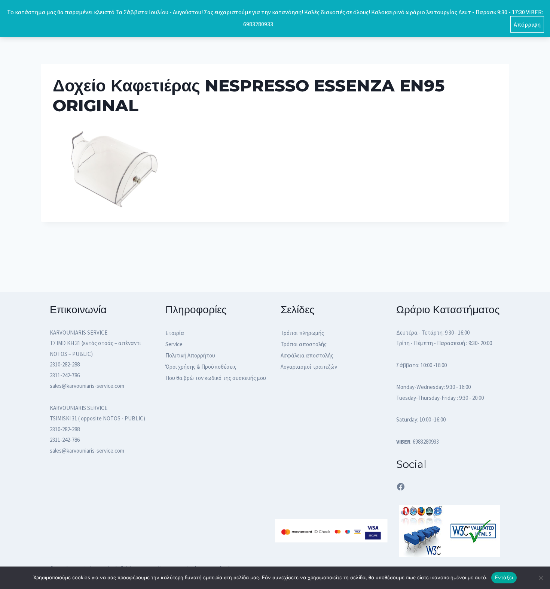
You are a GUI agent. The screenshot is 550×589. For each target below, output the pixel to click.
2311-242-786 (65, 375)
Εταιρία (174, 332)
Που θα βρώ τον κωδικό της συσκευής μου (215, 377)
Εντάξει (504, 577)
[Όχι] (540, 578)
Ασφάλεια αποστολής (307, 355)
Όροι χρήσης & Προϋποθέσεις (200, 366)
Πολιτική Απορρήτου (190, 355)
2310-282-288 (65, 364)
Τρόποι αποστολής (304, 344)
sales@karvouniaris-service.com (87, 385)
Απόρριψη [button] (527, 24)
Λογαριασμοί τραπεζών (309, 366)
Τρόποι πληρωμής (302, 332)
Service (174, 344)
